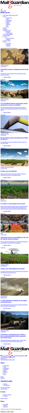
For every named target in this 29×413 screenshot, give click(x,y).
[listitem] (3, 355)
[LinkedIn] (3, 12)
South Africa (6, 365)
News (2, 363)
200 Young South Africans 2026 (8, 359)
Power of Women (7, 394)
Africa (4, 366)
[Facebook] (1, 12)
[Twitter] (6, 12)
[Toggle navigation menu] (2, 9)
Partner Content (4, 398)
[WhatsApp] (7, 12)
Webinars (5, 396)
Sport (4, 374)
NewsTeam (18, 409)
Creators (4, 358)
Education (5, 369)
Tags (2, 358)
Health (4, 370)
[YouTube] (9, 12)
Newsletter (5, 404)
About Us (5, 406)
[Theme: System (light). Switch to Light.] (3, 11)
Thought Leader (6, 381)
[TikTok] (5, 12)
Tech (4, 373)
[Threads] (4, 12)
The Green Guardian (5, 387)
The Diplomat (6, 385)
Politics (2, 376)
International (6, 368)
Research (5, 405)
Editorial (5, 384)
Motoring (5, 371)
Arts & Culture (4, 388)
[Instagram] (2, 12)
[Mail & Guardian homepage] (14, 5)
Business (3, 378)
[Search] (5, 11)
